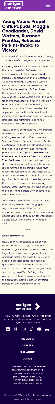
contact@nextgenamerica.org (27, 370)
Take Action (28, 352)
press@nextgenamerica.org (27, 376)
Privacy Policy (34, 399)
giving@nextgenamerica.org (27, 383)
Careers (27, 345)
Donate (27, 359)
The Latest (27, 339)
